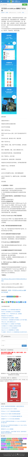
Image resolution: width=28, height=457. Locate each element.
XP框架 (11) (3, 443)
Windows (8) (10, 447)
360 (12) (3, 442)
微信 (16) (20, 438)
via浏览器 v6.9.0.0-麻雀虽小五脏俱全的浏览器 (11, 326)
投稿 (16, 454)
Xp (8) (2, 449)
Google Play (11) (18, 442)
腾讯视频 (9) (13, 445)
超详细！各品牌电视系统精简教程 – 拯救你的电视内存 (12, 406)
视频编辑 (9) (23, 443)
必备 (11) (12, 442)
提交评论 (24, 345)
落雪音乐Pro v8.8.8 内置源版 (7, 429)
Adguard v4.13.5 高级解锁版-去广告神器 (10, 330)
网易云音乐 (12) (15, 440)
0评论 (23, 12)
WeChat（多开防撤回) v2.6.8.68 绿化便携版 (10, 311)
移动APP (3, 12)
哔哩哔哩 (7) (7, 449)
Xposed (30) (3, 438)
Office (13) (3, 440)
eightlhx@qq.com (21, 454)
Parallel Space (9, 296)
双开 (14, 296)
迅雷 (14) (24, 438)
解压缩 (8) (15, 447)
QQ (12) (20, 440)
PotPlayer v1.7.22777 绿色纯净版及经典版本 (10, 411)
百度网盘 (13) (8, 440)
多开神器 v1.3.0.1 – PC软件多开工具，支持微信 (11, 313)
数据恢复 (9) (18, 443)
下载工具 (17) (14, 438)
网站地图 (8, 454)
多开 (17, 296)
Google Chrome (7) (14, 449)
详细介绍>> (12, 381)
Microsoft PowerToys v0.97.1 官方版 (9, 408)
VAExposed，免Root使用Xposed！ (8, 321)
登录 (11, 454)
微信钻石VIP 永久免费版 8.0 (7, 315)
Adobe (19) (9, 438)
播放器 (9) (8, 445)
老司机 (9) (3, 445)
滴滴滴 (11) (8, 442)
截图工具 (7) (21, 449)
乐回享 (14, 1)
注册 (13, 454)
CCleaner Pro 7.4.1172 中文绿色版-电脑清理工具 (11, 416)
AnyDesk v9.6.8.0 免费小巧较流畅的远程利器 (10, 413)
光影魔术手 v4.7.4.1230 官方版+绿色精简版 (10, 418)
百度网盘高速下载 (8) (22, 447)
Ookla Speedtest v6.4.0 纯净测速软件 (9, 328)
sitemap (4, 454)
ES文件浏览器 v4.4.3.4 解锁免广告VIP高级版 (10, 323)
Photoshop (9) (4, 447)
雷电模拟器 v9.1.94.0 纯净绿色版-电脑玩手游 (11, 309)
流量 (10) (13, 443)
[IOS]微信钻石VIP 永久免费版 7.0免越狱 (9, 317)
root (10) (8, 443)
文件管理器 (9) (19, 445)
